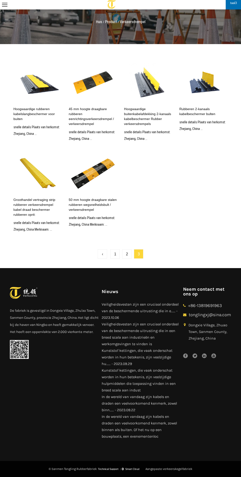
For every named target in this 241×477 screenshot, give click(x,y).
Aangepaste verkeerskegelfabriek (168, 469)
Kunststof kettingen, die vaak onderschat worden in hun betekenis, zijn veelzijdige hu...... (137, 357)
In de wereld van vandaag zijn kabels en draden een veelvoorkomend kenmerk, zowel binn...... (139, 403)
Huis (99, 22)
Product (111, 22)
